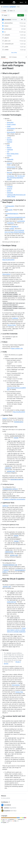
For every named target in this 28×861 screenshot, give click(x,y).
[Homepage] (14, 2)
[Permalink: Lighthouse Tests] (1, 503)
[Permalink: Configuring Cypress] (1, 484)
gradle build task (11, 602)
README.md (14, 226)
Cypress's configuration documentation (14, 499)
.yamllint (6, 46)
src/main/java (21, 221)
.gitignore (6, 37)
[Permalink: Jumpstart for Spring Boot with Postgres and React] (1, 65)
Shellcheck (10, 192)
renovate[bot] (7, 19)
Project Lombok (11, 124)
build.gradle (9, 209)
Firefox (14, 325)
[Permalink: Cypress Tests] (1, 415)
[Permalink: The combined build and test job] (1, 717)
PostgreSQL (10, 159)
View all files (14, 52)
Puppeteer (6, 570)
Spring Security (11, 132)
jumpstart (13, 7)
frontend (6, 26)
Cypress (9, 155)
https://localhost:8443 (8, 259)
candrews (6, 7)
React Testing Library (13, 153)
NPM (8, 145)
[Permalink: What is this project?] (1, 73)
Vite (8, 151)
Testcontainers (11, 128)
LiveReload (15, 318)
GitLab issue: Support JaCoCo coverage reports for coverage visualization (16, 629)
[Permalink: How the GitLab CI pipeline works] (1, 580)
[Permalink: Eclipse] (1, 342)
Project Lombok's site (17, 348)
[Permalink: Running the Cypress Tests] (1, 427)
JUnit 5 (9, 137)
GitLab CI (9, 163)
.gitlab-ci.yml (7, 40)
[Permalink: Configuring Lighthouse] (1, 560)
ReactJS (9, 147)
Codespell (9, 186)
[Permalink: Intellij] (1, 352)
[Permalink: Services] (1, 650)
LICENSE (6, 49)
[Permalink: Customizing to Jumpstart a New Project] (1, 201)
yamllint (9, 190)
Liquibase (9, 141)
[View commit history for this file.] (24, 20)
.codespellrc (7, 34)
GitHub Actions (11, 167)
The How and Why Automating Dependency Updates (16, 177)
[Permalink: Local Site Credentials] (1, 334)
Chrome (9, 325)
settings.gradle (10, 206)
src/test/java (10, 222)
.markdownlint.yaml (8, 43)
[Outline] (26, 57)
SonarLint (9, 188)
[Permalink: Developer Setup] (1, 245)
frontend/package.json (12, 213)
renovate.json (10, 176)
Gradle (9, 126)
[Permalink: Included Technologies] (1, 115)
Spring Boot (10, 122)
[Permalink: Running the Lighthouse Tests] (1, 525)
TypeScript (10, 149)
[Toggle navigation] (2, 2)
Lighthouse (5, 505)
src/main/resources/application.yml (15, 217)
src (5, 31)
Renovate (9, 172)
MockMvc (9, 139)
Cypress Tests (19, 692)
